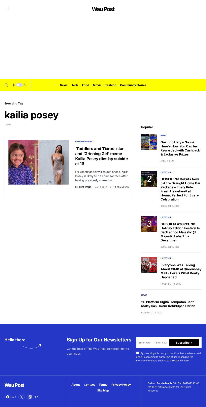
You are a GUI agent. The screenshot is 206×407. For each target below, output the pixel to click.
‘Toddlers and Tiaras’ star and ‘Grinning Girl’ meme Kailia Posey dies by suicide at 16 (101, 156)
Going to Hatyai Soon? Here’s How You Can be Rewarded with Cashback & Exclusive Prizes (180, 148)
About (75, 384)
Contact (89, 384)
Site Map (103, 390)
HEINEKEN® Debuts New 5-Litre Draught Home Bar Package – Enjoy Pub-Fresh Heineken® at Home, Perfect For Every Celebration (180, 189)
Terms (103, 384)
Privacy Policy (121, 384)
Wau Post (103, 9)
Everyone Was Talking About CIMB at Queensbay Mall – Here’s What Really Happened (181, 271)
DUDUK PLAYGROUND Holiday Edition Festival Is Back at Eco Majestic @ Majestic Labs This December (180, 232)
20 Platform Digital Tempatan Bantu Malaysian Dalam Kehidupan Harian (168, 304)
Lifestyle (166, 172)
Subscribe (182, 342)
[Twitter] (21, 397)
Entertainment (83, 141)
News (164, 135)
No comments (121, 187)
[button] (6, 9)
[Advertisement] (103, 48)
